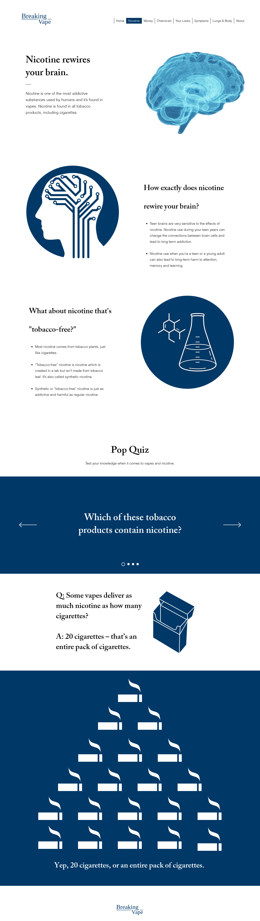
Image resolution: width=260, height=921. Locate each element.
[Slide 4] (123, 564)
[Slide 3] (137, 564)
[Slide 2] (133, 564)
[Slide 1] (128, 564)
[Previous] (28, 525)
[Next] (232, 525)
